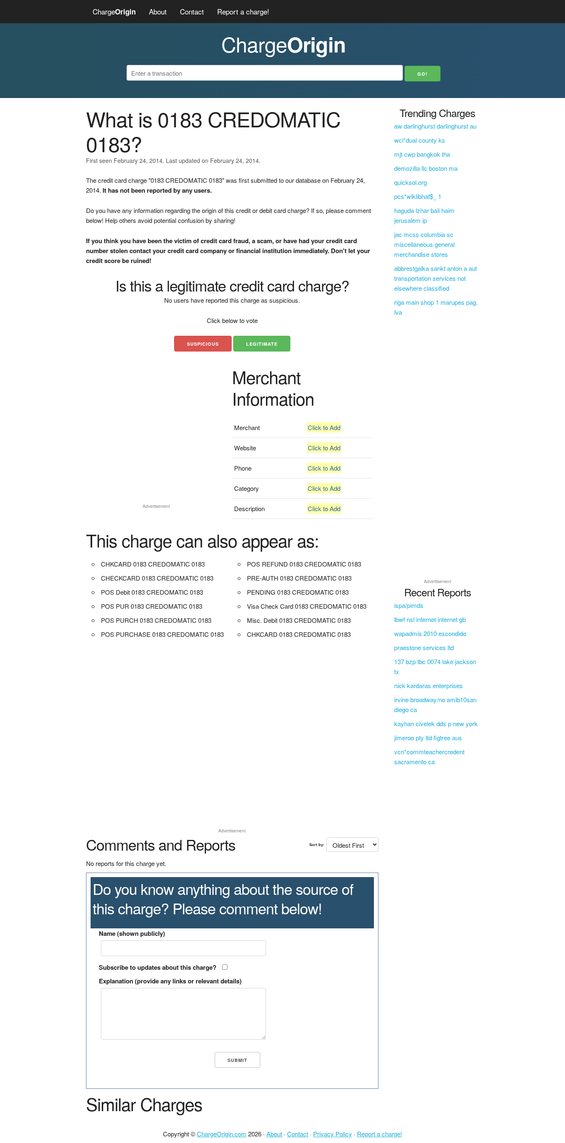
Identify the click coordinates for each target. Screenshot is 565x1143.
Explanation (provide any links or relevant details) (170, 980)
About (158, 11)
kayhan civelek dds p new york (436, 723)
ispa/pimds (409, 605)
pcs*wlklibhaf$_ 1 (417, 196)
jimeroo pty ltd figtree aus (428, 737)
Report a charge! (243, 11)
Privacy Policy (332, 1133)
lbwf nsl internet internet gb (430, 619)
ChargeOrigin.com (222, 1133)
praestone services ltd (424, 647)
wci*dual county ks (419, 140)
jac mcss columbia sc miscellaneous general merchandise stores (424, 244)
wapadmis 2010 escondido (430, 633)
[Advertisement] (156, 442)
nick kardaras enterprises (428, 685)
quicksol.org (410, 182)
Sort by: (316, 844)
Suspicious (203, 344)
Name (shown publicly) (132, 933)
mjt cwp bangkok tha (422, 154)
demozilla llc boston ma (425, 168)
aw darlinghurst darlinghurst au (435, 126)
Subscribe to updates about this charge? (157, 967)
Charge (114, 11)
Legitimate (262, 344)
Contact (192, 11)
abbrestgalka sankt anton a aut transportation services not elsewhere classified (435, 278)
